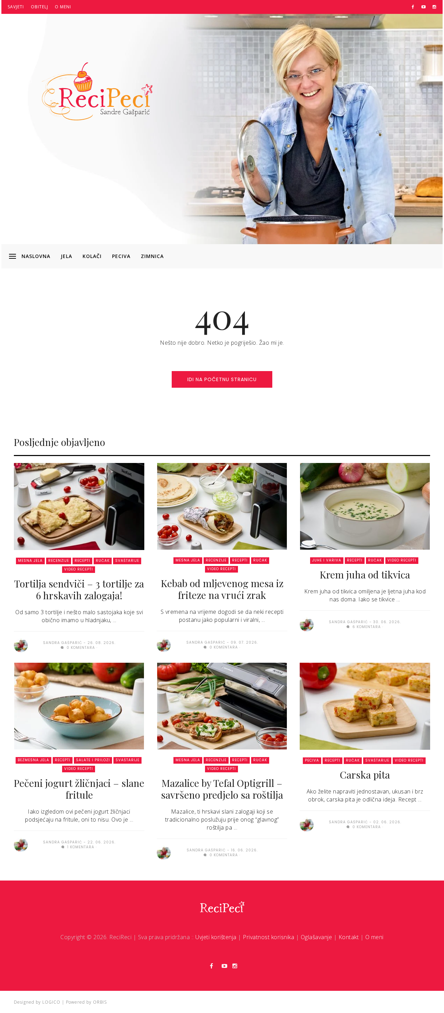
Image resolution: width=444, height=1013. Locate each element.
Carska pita (365, 774)
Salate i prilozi (93, 760)
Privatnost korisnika (268, 937)
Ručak (103, 560)
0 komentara (80, 647)
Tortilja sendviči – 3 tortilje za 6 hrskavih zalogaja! (79, 589)
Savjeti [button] (16, 7)
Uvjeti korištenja (216, 937)
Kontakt (349, 937)
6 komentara (366, 626)
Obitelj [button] (39, 7)
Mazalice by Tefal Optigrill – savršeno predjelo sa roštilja (222, 788)
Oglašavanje (316, 937)
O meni (63, 7)
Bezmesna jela (33, 760)
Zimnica (152, 256)
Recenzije (58, 560)
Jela (66, 256)
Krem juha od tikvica (365, 574)
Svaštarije (127, 560)
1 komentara (80, 847)
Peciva (121, 256)
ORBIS (100, 1002)
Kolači (92, 256)
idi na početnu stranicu (222, 379)
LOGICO (51, 1002)
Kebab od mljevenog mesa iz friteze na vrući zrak (222, 589)
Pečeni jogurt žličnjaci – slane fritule (79, 788)
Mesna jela (30, 560)
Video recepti (78, 569)
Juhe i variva (326, 560)
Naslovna (36, 256)
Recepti (82, 560)
